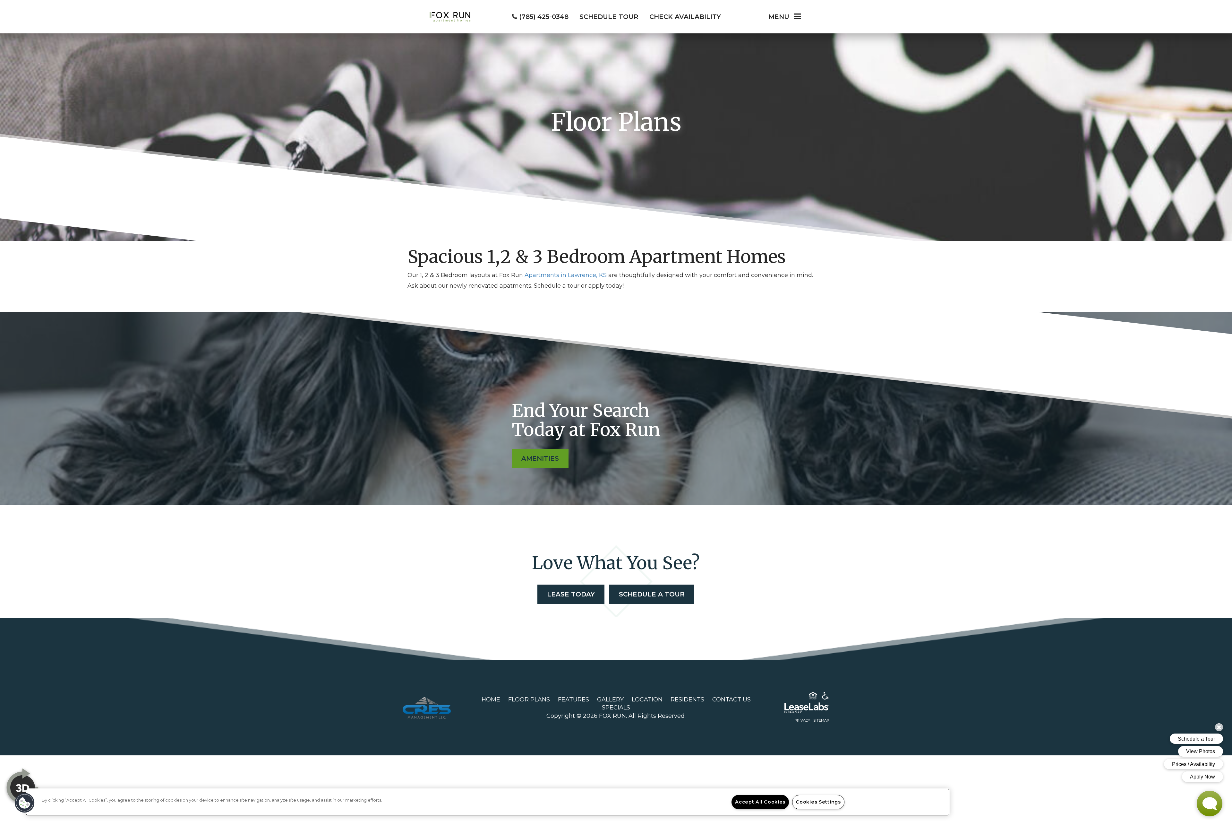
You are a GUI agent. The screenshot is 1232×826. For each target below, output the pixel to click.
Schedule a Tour (652, 594)
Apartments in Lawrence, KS (565, 275)
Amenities (540, 458)
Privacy (802, 720)
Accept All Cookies (760, 802)
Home (491, 699)
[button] (24, 803)
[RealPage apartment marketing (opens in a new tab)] (797, 708)
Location (647, 699)
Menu (778, 17)
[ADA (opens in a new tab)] (825, 697)
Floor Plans (529, 699)
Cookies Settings (818, 802)
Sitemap (821, 720)
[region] (488, 802)
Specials (616, 707)
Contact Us (731, 699)
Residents (687, 699)
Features (573, 699)
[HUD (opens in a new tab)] (813, 697)
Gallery (610, 699)
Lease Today (571, 594)
